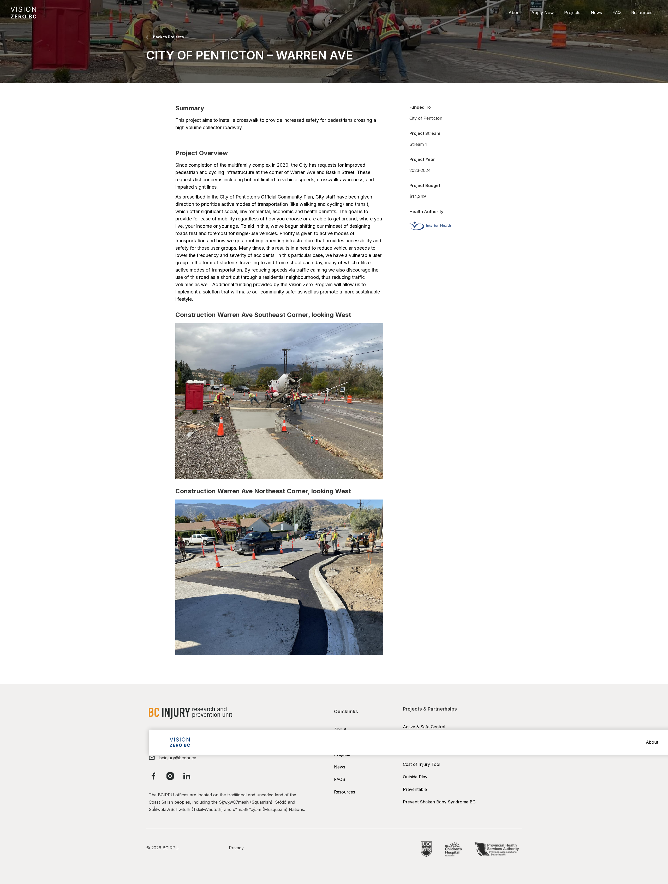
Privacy (236, 847)
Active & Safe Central (424, 726)
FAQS (339, 779)
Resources (641, 12)
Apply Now (542, 12)
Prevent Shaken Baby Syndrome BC (439, 801)
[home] (23, 12)
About (515, 12)
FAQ (616, 12)
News (596, 12)
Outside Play (415, 776)
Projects (572, 12)
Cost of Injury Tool (421, 764)
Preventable (415, 789)
